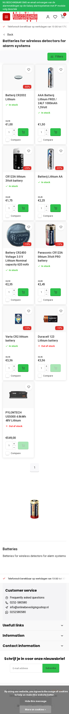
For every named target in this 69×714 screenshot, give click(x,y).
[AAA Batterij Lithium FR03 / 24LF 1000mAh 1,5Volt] (50, 77)
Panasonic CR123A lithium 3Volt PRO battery (50, 256)
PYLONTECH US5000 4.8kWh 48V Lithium (15, 416)
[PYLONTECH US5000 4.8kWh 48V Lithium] (18, 394)
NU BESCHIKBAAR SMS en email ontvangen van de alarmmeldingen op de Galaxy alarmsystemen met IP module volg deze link (34, 5)
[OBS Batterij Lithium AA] (50, 159)
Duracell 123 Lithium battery (48, 338)
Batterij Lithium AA (50, 176)
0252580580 (18, 612)
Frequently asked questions (27, 597)
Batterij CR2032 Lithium (15, 97)
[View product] (23, 132)
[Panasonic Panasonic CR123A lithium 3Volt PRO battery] (50, 235)
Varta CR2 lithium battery (16, 338)
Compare (16, 139)
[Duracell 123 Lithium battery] (50, 319)
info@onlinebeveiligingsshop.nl (29, 607)
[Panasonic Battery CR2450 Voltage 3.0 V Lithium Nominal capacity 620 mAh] (18, 235)
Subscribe (51, 668)
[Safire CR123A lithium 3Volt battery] (18, 159)
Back (10, 34)
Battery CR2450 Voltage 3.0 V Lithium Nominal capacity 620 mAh (17, 258)
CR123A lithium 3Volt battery (15, 178)
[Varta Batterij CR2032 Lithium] (18, 77)
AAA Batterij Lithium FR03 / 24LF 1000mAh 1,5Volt (47, 101)
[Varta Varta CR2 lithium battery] (18, 319)
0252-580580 (18, 602)
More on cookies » (35, 709)
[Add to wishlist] (28, 69)
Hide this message (35, 701)
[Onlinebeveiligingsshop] (25, 16)
